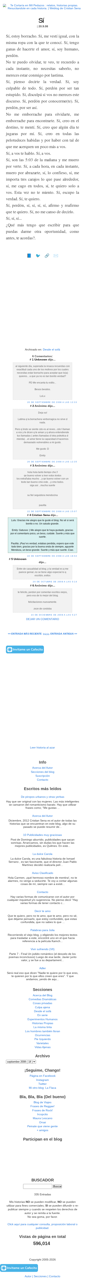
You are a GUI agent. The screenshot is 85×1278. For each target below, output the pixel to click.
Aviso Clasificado (42, 873)
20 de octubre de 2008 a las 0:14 (55, 582)
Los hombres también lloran (42, 1031)
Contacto (42, 779)
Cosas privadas (42, 1003)
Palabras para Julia (42, 930)
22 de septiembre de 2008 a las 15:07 (52, 511)
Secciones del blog (42, 771)
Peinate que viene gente (42, 1126)
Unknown (41, 359)
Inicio (46, 634)
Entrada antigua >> (63, 633)
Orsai (42, 1122)
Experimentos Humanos (42, 1019)
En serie (42, 1015)
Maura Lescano (42, 1118)
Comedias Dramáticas (42, 999)
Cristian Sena (41, 515)
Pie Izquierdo (42, 1039)
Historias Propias (42, 1023)
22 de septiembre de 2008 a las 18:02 (52, 556)
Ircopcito (42, 1114)
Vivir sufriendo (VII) (43, 949)
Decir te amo (43, 911)
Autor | (29, 1276)
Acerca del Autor (42, 767)
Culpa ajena (42, 1007)
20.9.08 (43, 26)
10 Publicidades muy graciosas (42, 834)
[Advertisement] (42, 304)
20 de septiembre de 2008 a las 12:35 (52, 462)
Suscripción (42, 775)
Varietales (42, 1043)
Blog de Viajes (42, 1102)
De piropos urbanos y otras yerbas (42, 796)
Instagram (42, 1080)
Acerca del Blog (42, 995)
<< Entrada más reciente (25, 633)
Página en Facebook (43, 1075)
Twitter (42, 1083)
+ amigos (42, 1130)
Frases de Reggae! (42, 1106)
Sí (41, 20)
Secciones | (41, 1276)
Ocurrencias (42, 1035)
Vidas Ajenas (43, 1047)
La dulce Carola (42, 854)
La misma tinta (42, 1027)
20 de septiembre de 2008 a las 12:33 (52, 402)
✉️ (55, 255)
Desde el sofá (51, 349)
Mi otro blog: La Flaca (42, 1087)
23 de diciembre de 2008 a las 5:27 (54, 615)
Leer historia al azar (42, 747)
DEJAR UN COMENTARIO (42, 619)
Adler (42, 968)
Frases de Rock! (42, 1110)
